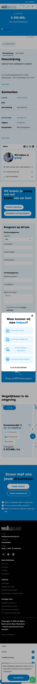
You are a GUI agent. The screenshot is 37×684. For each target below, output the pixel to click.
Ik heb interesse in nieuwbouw (21, 349)
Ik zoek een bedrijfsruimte (19, 339)
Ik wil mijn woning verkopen (20, 359)
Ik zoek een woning (17, 330)
